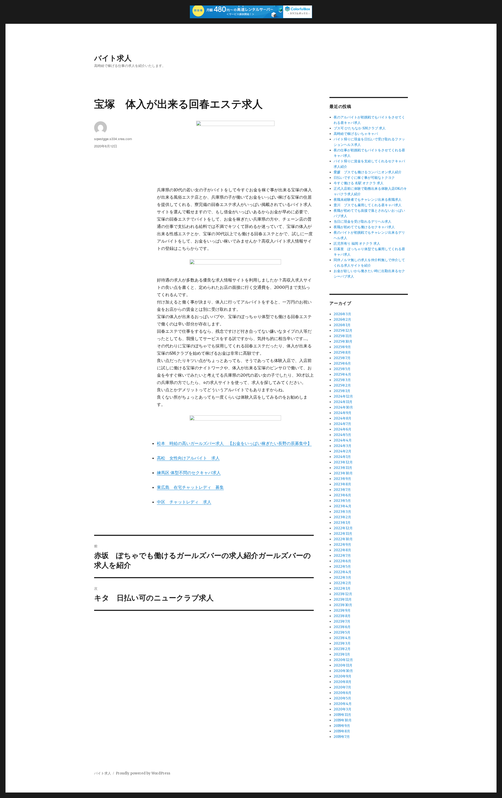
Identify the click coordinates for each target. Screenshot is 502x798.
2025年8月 (342, 352)
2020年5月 (342, 698)
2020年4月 (343, 704)
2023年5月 (342, 500)
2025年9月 (342, 347)
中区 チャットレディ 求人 (184, 501)
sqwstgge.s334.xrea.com (113, 138)
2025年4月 (342, 374)
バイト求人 (113, 57)
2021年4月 (342, 638)
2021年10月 (343, 605)
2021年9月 (342, 610)
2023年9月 (342, 478)
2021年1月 (342, 654)
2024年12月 (343, 396)
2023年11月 (343, 468)
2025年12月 (343, 330)
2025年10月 (343, 341)
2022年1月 (342, 588)
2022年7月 (342, 555)
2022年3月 (342, 577)
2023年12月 (343, 462)
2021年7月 (342, 621)
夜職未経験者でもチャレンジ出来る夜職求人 (368, 199)
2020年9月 (342, 676)
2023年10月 (343, 473)
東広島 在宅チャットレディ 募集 (190, 487)
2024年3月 (342, 446)
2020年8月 (342, 682)
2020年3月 (342, 709)
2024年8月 (342, 418)
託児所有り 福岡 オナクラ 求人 (357, 243)
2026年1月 (342, 325)
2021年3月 (342, 643)
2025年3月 (342, 380)
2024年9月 (342, 413)
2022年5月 (342, 566)
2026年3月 (342, 314)
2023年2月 (342, 517)
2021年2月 (342, 649)
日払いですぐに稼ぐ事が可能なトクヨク (364, 177)
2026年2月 (342, 319)
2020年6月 (342, 693)
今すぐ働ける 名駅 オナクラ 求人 (359, 183)
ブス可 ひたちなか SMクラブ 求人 (360, 128)
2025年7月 (342, 358)
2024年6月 (342, 429)
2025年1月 (342, 391)
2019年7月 (342, 736)
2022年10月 (343, 539)
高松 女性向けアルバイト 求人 (188, 458)
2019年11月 (342, 715)
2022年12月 (343, 528)
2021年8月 (342, 616)
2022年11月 (343, 533)
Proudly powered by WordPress (143, 773)
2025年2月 (342, 385)
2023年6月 (342, 495)
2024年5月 (342, 435)
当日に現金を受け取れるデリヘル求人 (362, 221)
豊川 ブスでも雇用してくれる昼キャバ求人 (368, 205)
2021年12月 (343, 594)
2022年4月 (342, 572)
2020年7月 (342, 687)
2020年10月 (343, 671)
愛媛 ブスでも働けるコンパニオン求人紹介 (368, 172)
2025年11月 (343, 336)
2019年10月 (343, 720)
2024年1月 (342, 457)
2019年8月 (342, 731)
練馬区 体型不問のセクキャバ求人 (189, 472)
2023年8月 (342, 484)
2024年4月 (343, 440)
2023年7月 (342, 489)
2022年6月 (342, 561)
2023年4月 (342, 506)
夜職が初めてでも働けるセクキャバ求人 (364, 227)
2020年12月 (343, 660)
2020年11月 (343, 665)
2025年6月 (342, 363)
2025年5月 (342, 369)
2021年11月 (343, 599)
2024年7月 (342, 424)
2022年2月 (342, 583)
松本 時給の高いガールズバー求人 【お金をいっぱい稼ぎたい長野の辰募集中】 (234, 443)
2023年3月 (342, 511)
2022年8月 (342, 550)
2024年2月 (342, 451)
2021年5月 (342, 632)
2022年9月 (342, 544)
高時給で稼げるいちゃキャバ (356, 133)
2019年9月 (342, 726)
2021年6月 (342, 627)
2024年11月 (343, 402)
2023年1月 (342, 522)
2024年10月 (343, 407)
